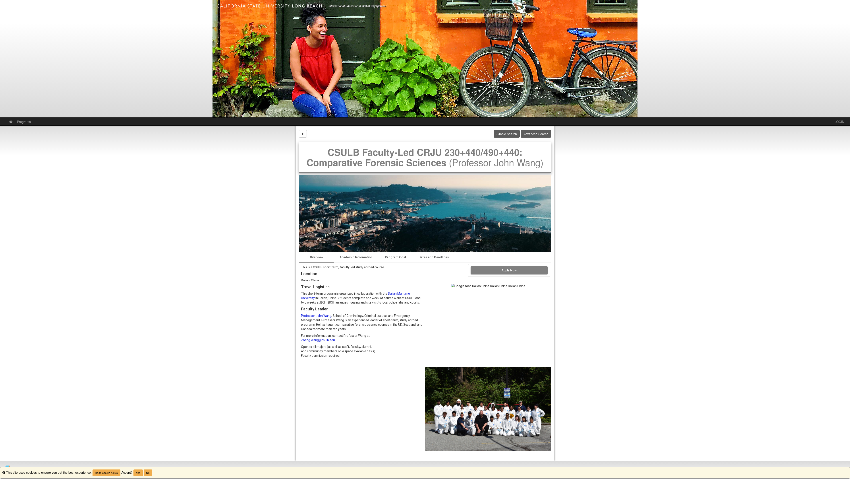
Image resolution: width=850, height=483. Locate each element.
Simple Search (506, 134)
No (148, 473)
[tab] (316, 257)
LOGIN (839, 121)
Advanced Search (536, 134)
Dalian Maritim (398, 293)
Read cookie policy (106, 473)
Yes (138, 473)
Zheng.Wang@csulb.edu (318, 340)
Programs (24, 121)
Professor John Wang (316, 315)
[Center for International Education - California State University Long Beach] (425, 58)
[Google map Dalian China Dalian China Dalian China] (488, 325)
